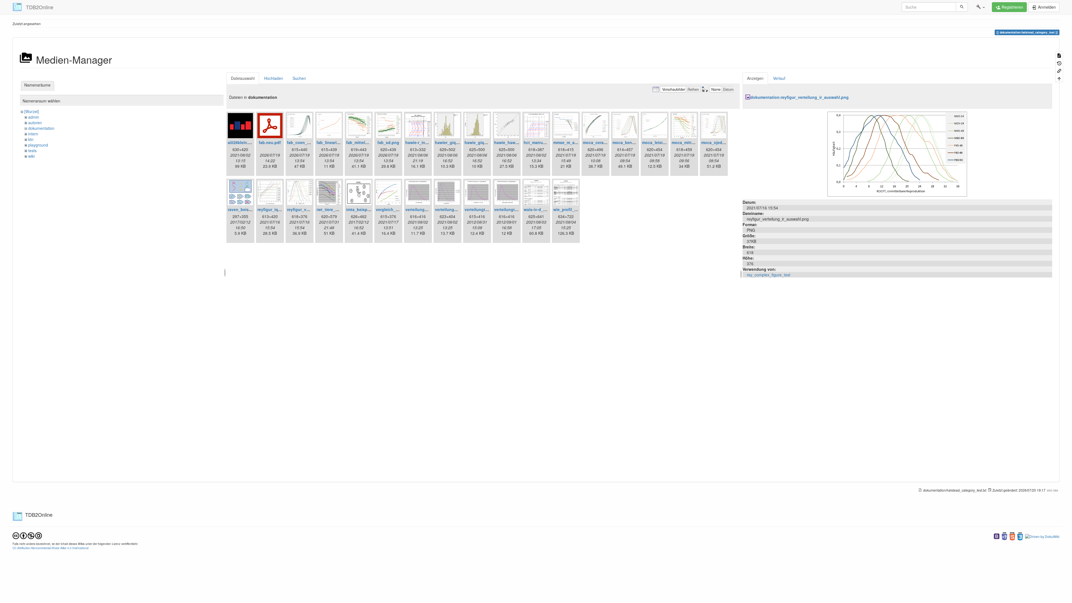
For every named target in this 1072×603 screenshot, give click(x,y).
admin (33, 117)
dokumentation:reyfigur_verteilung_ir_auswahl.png (799, 97)
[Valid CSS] (1020, 535)
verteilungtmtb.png (512, 209)
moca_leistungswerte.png (666, 142)
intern (33, 134)
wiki (31, 156)
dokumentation (41, 128)
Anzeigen (755, 78)
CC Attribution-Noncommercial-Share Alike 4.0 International (50, 548)
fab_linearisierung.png (338, 142)
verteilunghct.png (422, 209)
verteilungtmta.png (483, 209)
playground (38, 145)
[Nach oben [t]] (1059, 78)
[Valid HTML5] (1012, 535)
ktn (31, 139)
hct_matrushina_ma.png (547, 142)
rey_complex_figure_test (768, 274)
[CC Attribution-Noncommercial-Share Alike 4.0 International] (27, 535)
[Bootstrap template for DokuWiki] (996, 535)
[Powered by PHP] (1004, 535)
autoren (35, 122)
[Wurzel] (31, 111)
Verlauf (779, 78)
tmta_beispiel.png (363, 209)
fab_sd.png (388, 142)
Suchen (299, 78)
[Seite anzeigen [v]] (1059, 55)
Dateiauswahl (243, 78)
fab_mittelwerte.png (365, 142)
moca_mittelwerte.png (693, 142)
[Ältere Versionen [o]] (1059, 62)
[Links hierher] (1059, 70)
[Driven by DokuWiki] (1042, 535)
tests (32, 150)
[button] (980, 7)
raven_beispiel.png (246, 209)
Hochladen (273, 78)
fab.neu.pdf (270, 142)
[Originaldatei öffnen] (897, 153)
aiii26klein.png (242, 142)
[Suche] (962, 7)
